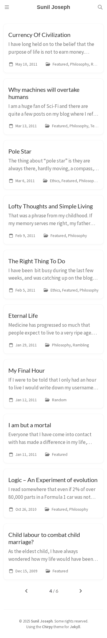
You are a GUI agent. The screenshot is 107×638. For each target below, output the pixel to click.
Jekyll (75, 626)
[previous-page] (26, 591)
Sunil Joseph (42, 621)
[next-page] (80, 591)
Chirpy (47, 626)
